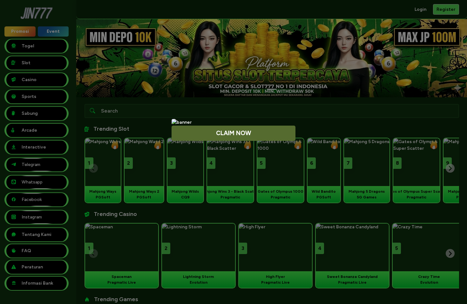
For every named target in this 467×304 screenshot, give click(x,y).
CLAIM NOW (233, 133)
